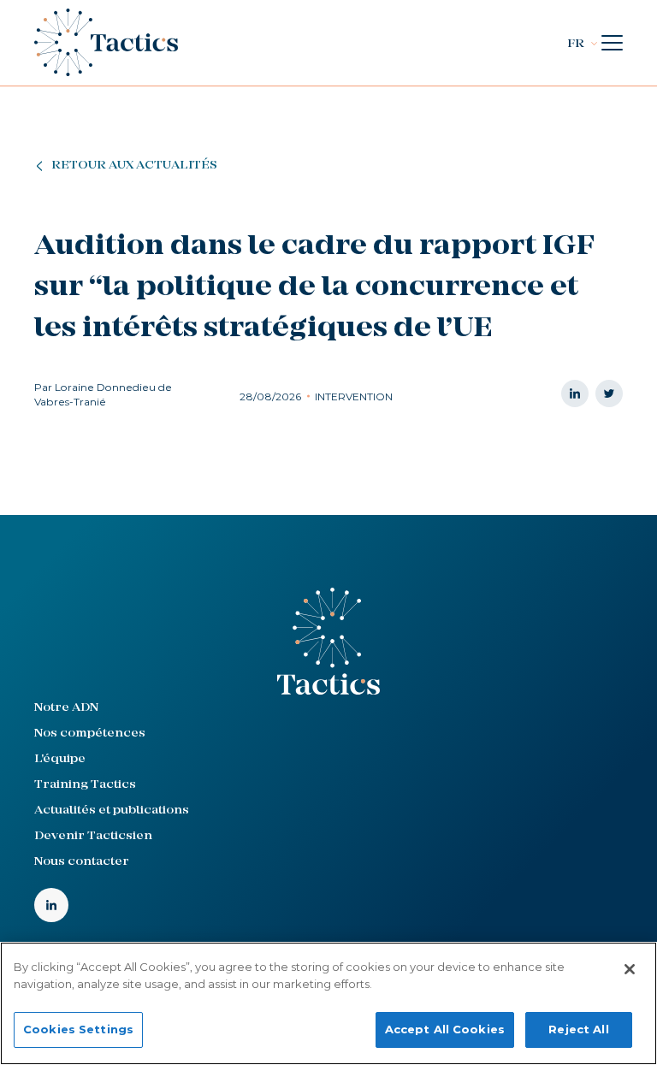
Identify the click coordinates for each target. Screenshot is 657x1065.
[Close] (629, 969)
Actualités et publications (111, 810)
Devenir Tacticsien (93, 836)
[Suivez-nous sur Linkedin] (51, 905)
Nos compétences (89, 733)
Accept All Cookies (445, 1029)
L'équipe (60, 759)
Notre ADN (66, 708)
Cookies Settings (78, 1029)
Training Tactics (85, 785)
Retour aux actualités (134, 165)
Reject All (578, 1029)
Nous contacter (81, 862)
